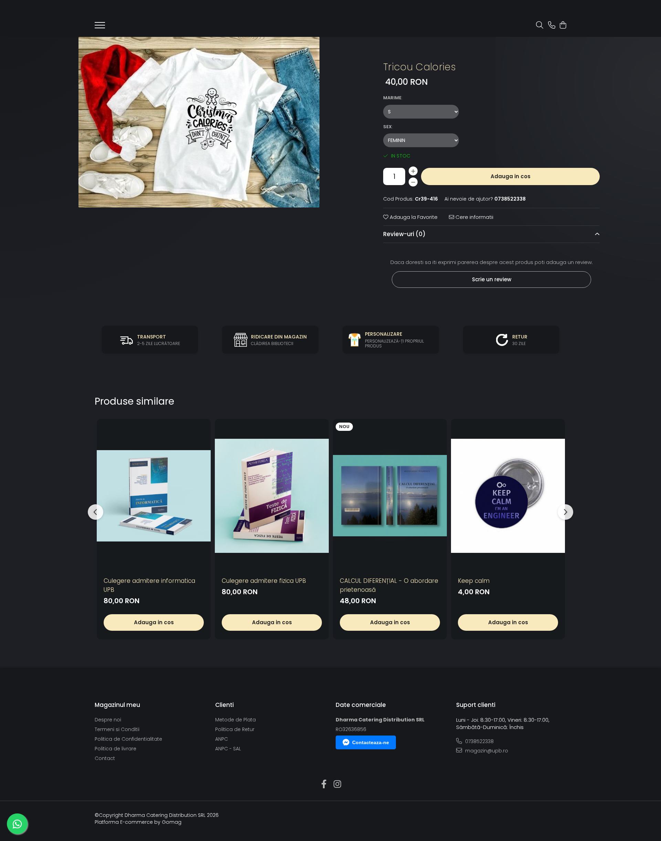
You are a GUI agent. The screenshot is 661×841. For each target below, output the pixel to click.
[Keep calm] (508, 496)
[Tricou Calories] (199, 122)
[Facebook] (324, 784)
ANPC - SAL (228, 748)
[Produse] (100, 27)
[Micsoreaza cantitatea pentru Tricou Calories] (413, 182)
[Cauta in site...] (539, 25)
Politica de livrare (115, 748)
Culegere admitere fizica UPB (264, 581)
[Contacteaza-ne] (551, 25)
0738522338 (479, 741)
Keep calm (474, 581)
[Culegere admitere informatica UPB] (154, 496)
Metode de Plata (235, 719)
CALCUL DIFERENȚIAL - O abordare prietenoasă (389, 585)
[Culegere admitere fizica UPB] (272, 496)
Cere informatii (473, 217)
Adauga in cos (511, 176)
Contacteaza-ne (370, 742)
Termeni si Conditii (117, 729)
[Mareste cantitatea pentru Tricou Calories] (413, 170)
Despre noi (108, 719)
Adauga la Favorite (413, 217)
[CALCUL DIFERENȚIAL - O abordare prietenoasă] (390, 496)
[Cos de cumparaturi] (562, 25)
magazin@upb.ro (486, 750)
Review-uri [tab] (404, 234)
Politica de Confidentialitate (128, 739)
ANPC (221, 739)
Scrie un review (491, 279)
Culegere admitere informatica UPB (149, 585)
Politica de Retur (234, 729)
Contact (105, 758)
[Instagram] (337, 784)
